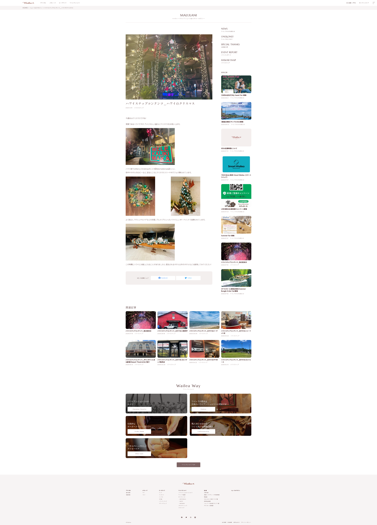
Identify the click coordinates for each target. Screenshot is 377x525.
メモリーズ (53, 3)
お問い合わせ (236, 522)
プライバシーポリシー (246, 522)
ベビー (144, 494)
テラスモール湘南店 (208, 505)
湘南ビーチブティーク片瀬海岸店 (212, 494)
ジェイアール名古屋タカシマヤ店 (211, 503)
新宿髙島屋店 (207, 501)
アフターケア (181, 507)
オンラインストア (364, 3)
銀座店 (205, 497)
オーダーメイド (181, 497)
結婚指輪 (128, 494)
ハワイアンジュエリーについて (185, 492)
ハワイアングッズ (163, 501)
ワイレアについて (75, 3)
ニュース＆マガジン (235, 490)
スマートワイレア (163, 503)
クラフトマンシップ (182, 505)
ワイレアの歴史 (182, 494)
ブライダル (43, 3)
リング (160, 492)
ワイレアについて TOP (188, 464)
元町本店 (206, 492)
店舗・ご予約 (352, 3)
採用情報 (230, 522)
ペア (143, 492)
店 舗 (205, 490)
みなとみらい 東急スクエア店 (211, 499)
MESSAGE (182, 503)
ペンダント (161, 494)
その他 (160, 499)
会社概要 (224, 522)
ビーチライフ (62, 3)
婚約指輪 (128, 492)
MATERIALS (183, 499)
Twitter (189, 278)
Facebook (164, 278)
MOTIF (181, 501)
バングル (161, 497)
